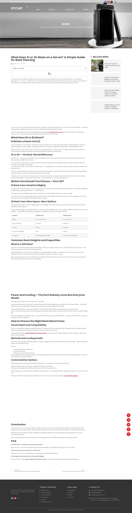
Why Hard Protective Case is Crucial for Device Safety (112, 65)
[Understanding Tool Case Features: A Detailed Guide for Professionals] (97, 107)
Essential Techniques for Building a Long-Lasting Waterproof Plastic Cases (112, 79)
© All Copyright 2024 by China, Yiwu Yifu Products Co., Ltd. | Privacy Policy (66, 509)
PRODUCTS (52, 9)
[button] (85, 68)
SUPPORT (86, 9)
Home (41, 27)
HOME (37, 9)
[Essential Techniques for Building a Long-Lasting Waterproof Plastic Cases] (97, 79)
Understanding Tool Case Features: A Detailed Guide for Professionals (112, 106)
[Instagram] (111, 2)
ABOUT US (113, 9)
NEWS (99, 9)
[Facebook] (105, 2)
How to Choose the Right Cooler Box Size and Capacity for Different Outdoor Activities (111, 93)
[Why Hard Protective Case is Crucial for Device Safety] (97, 66)
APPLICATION (70, 9)
